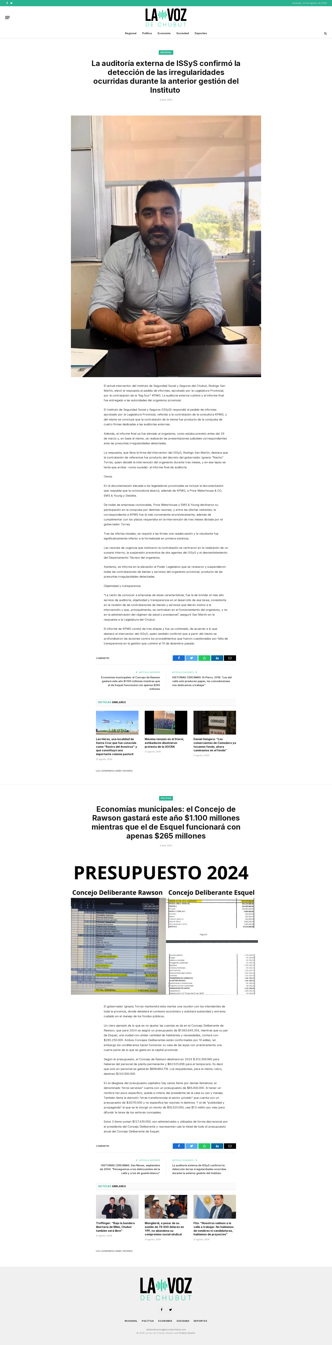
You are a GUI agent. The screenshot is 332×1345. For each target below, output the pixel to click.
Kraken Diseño (187, 1333)
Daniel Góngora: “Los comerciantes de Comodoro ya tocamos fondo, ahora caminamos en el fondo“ (214, 744)
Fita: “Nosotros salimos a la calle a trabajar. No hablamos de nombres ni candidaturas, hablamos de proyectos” (213, 1228)
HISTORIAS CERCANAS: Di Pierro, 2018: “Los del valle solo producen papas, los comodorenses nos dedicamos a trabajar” (202, 681)
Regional (130, 33)
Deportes (201, 33)
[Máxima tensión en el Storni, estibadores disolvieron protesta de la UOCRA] (166, 723)
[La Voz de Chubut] (166, 17)
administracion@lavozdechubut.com (166, 1329)
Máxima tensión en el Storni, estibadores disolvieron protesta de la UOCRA (164, 742)
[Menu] (7, 17)
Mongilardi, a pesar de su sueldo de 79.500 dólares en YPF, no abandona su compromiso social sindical (164, 1228)
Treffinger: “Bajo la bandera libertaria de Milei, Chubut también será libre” (115, 1226)
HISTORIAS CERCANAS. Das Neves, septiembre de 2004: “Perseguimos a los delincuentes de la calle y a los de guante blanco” (130, 1169)
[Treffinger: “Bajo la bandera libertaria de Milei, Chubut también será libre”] (117, 1207)
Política (147, 33)
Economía (164, 33)
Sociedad (182, 33)
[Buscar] (325, 33)
